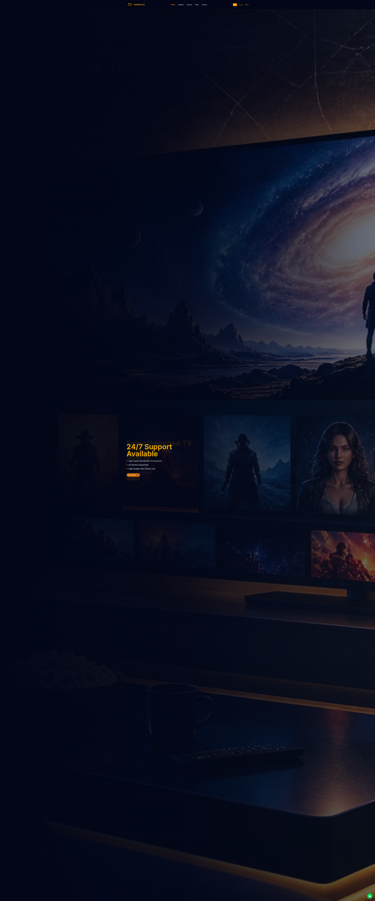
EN (235, 4)
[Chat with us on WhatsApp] (370, 896)
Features (181, 4)
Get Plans (132, 478)
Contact (204, 4)
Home (173, 4)
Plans (197, 4)
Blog (247, 4)
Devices (189, 4)
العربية (241, 4)
